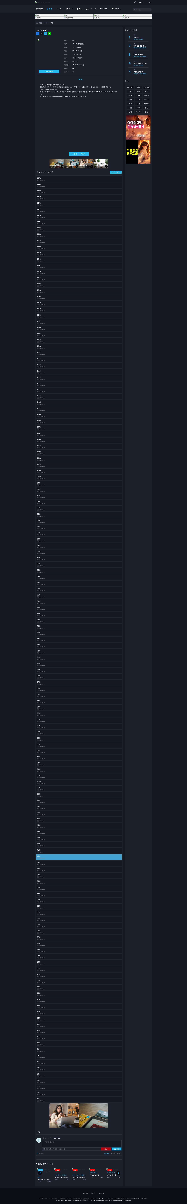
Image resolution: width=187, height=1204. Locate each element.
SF (56, 1175)
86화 (41, 565)
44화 (41, 832)
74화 (41, 639)
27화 (41, 938)
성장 (146, 112)
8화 (41, 1056)
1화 (41, 1100)
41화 (41, 851)
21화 (41, 975)
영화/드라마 (92, 9)
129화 (41, 291)
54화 (41, 764)
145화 (41, 191)
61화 (41, 720)
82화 (41, 590)
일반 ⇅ (118, 172)
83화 (41, 583)
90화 (41, 540)
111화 (41, 403)
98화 (41, 490)
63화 (41, 708)
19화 (41, 988)
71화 (41, 658)
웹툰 (80, 9)
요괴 (45, 1175)
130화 (41, 285)
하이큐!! (136, 37)
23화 (41, 963)
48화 (41, 807)
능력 (67, 1175)
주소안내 (105, 9)
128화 (41, 297)
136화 (41, 247)
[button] (118, 1173)
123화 (41, 328)
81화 (41, 596)
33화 (41, 901)
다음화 (83, 154)
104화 (41, 446)
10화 (41, 1044)
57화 (41, 745)
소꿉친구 (142, 56)
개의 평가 (40, 1153)
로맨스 (143, 48)
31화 (41, 913)
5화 (41, 1075)
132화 (41, 272)
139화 (41, 229)
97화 (41, 496)
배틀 (64, 1175)
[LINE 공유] (49, 33)
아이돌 (78, 1172)
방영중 (40, 9)
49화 (41, 801)
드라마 (96, 1172)
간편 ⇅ (113, 172)
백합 (135, 48)
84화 (41, 577)
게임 (130, 108)
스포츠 (74, 1172)
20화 (41, 981)
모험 (141, 73)
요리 (108, 1172)
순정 (142, 65)
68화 (41, 677)
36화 (41, 882)
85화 (41, 571)
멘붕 (146, 73)
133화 (41, 266)
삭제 (106, 1149)
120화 (41, 347)
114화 (41, 384)
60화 (41, 726)
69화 (41, 670)
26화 (41, 944)
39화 (41, 863)
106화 (41, 434)
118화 (41, 359)
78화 (41, 614)
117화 (41, 366)
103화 (41, 453)
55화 (41, 757)
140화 (41, 222)
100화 (41, 471)
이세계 (138, 95)
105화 (41, 440)
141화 (41, 216)
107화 (41, 428)
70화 (41, 664)
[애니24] (43, 2)
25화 (41, 950)
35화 (41, 888)
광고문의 (101, 1193)
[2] (55, 1139)
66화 (41, 689)
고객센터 (117, 9)
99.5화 (41, 478)
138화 (41, 235)
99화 (41, 484)
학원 (135, 39)
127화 (41, 303)
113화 (41, 390)
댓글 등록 (117, 1149)
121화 (41, 341)
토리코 (46, 23)
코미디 (147, 48)
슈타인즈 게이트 (138, 54)
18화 (41, 994)
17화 (41, 1000)
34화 (41, 894)
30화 (41, 919)
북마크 (70, 9)
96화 (41, 502)
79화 (41, 608)
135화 (41, 254)
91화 (41, 534)
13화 (41, 1025)
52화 (41, 776)
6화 (41, 1069)
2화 (41, 1093)
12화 (41, 1031)
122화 (41, 334)
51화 (41, 789)
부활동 (141, 39)
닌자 (138, 103)
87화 (41, 558)
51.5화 (41, 782)
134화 (41, 260)
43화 (41, 838)
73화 (41, 645)
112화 (41, 397)
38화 (41, 869)
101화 (41, 465)
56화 (41, 751)
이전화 (75, 154)
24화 (41, 957)
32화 (41, 907)
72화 (41, 652)
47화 (41, 813)
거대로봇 (146, 87)
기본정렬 (106, 1153)
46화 (41, 820)
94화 (41, 515)
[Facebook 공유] (37, 33)
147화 (41, 179)
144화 (41, 198)
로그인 (149, 2)
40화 (41, 857)
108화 (41, 422)
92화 (41, 527)
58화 (41, 739)
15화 (41, 1013)
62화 (41, 714)
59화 (41, 733)
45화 (41, 826)
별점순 (119, 1153)
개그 (111, 1172)
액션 (39, 1175)
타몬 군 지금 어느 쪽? (140, 63)
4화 (41, 1081)
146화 (41, 185)
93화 (41, 521)
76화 (41, 627)
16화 (41, 1006)
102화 (41, 459)
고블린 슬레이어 (138, 72)
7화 (41, 1062)
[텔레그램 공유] (45, 33)
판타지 (42, 1175)
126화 (41, 310)
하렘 (130, 99)
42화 (41, 845)
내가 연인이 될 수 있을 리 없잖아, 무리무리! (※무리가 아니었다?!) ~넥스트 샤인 (141, 46)
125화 (41, 316)
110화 (41, 409)
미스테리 (137, 56)
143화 (41, 204)
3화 (41, 1087)
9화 (41, 1050)
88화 (41, 552)
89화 (41, 546)
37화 (41, 876)
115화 (41, 378)
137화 (41, 241)
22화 (41, 969)
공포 (48, 1175)
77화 (41, 621)
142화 (41, 210)
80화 (41, 602)
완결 (50, 9)
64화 (41, 701)
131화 (41, 278)
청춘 (140, 48)
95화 (41, 509)
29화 (41, 925)
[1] (54, 1139)
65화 (41, 695)
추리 (138, 87)
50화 (41, 795)
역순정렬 (113, 1153)
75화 (41, 633)
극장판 (60, 9)
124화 (41, 322)
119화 (41, 353)
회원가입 (141, 2)
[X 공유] (41, 33)
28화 (41, 932)
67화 (41, 683)
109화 (41, 415)
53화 (41, 770)
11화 (41, 1037)
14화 (41, 1019)
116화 (41, 372)
